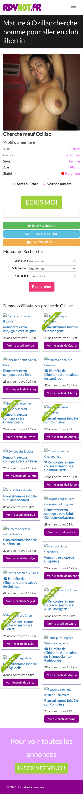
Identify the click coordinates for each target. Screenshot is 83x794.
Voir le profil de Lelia (20, 643)
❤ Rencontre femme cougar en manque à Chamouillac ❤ (59, 466)
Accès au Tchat (27, 184)
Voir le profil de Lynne (61, 623)
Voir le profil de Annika (62, 675)
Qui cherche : (20, 268)
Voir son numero (59, 184)
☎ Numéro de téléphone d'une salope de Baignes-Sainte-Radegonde (61, 654)
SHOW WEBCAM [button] (43, 225)
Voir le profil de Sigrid (20, 601)
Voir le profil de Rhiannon (63, 576)
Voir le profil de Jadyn (20, 558)
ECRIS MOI (41, 202)
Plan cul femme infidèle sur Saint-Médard (20, 498)
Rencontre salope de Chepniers (59, 559)
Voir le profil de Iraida (20, 514)
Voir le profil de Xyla (61, 532)
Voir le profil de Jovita (20, 436)
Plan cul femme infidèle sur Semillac (20, 542)
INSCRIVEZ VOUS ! (41, 768)
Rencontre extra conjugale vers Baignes (19, 329)
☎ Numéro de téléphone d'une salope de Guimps (20, 582)
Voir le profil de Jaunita (22, 476)
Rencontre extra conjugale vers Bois (17, 372)
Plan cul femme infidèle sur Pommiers (61, 702)
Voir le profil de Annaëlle (63, 436)
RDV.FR (22, 7)
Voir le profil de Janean (21, 682)
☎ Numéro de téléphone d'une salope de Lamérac (61, 374)
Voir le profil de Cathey (62, 345)
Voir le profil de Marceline (63, 484)
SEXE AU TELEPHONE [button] (43, 234)
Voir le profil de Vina (61, 719)
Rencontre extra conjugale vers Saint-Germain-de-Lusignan (60, 513)
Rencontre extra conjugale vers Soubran (20, 459)
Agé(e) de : (21, 275)
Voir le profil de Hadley (21, 389)
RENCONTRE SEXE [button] (43, 242)
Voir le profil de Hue (20, 345)
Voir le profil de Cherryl (62, 393)
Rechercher (41, 287)
